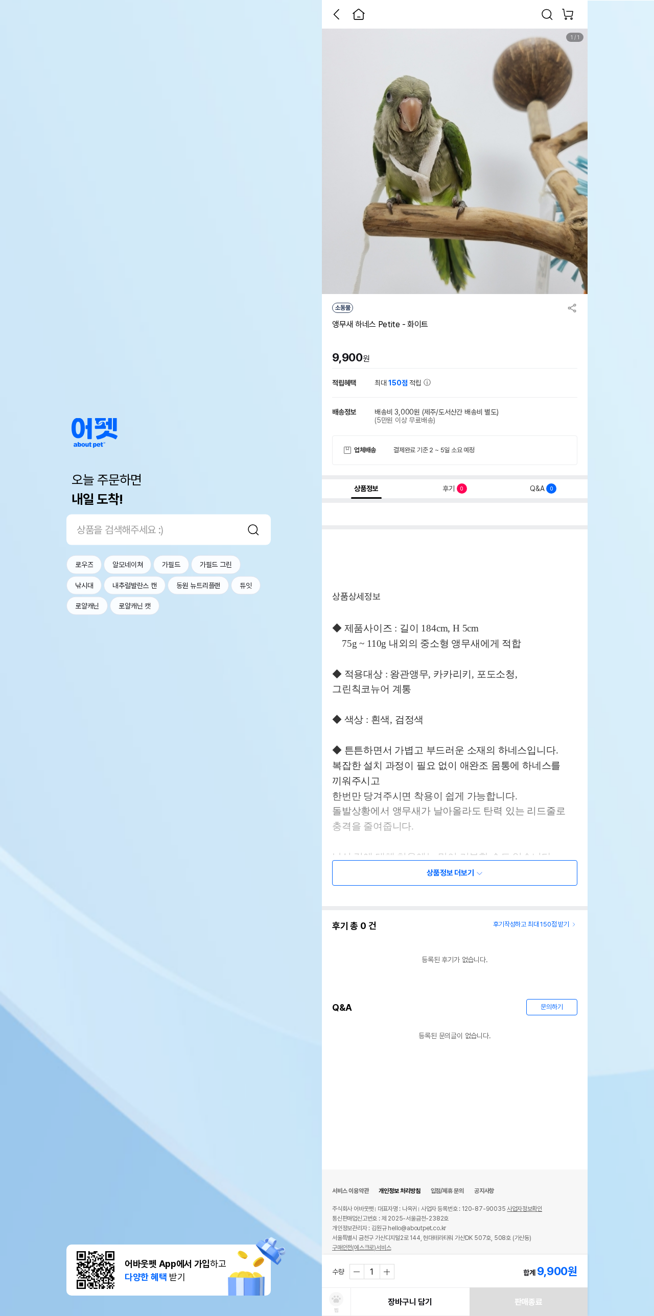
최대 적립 (399, 383)
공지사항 (484, 1191)
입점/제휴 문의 (447, 1191)
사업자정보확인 (524, 1208)
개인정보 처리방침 (399, 1191)
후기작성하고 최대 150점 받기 (531, 924)
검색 (253, 530)
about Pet (95, 433)
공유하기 (572, 308)
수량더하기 (387, 1271)
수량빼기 (357, 1271)
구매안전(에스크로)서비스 (361, 1247)
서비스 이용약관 (350, 1191)
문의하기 (552, 1007)
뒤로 (336, 14)
